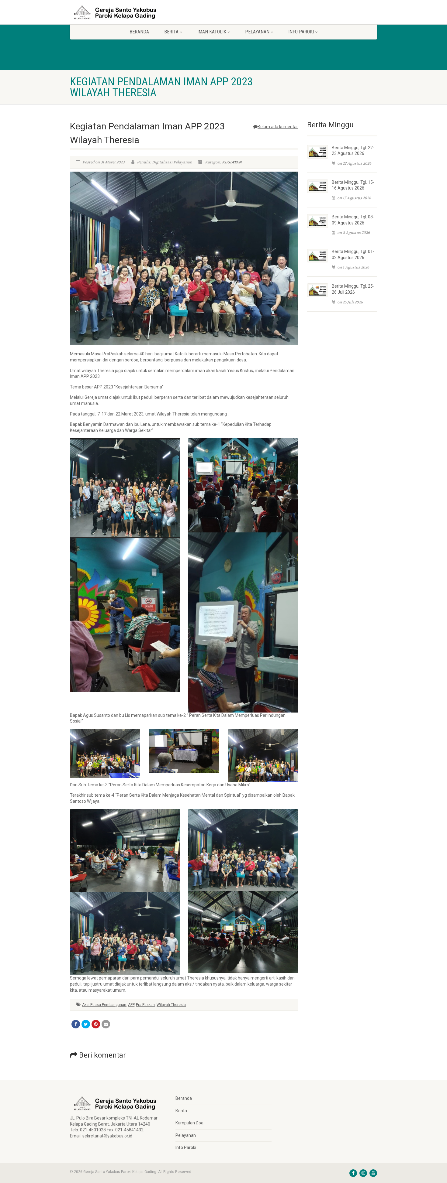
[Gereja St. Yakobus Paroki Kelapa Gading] (118, 12)
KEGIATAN (232, 162)
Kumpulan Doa (189, 1122)
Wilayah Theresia (171, 1005)
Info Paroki (185, 1147)
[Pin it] (96, 1024)
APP (131, 1005)
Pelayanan (185, 1135)
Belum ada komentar (278, 126)
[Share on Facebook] (75, 1024)
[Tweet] (85, 1024)
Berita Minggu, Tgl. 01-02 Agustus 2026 (353, 254)
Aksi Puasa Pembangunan (104, 1005)
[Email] (106, 1024)
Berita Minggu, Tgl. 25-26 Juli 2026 (353, 289)
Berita (181, 1110)
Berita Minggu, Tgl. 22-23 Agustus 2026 (353, 150)
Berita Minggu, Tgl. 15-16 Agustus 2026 (353, 185)
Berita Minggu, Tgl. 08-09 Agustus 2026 (353, 219)
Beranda (139, 32)
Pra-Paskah (145, 1005)
